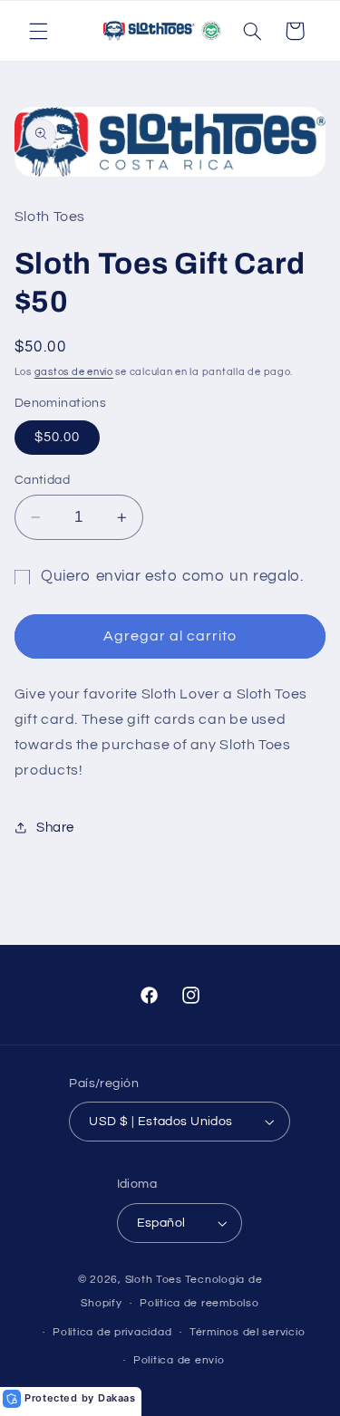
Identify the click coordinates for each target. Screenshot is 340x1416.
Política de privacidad (112, 1332)
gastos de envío (73, 372)
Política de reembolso (199, 1303)
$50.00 (57, 437)
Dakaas (117, 1398)
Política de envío (179, 1360)
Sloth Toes (153, 1280)
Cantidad (42, 480)
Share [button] (55, 827)
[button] (38, 31)
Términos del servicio (247, 1332)
